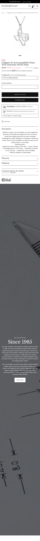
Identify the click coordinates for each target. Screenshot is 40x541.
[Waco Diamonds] (26, 1)
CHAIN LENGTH (7, 83)
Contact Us (31, 111)
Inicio (3, 12)
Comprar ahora (20, 100)
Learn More (29, 106)
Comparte (7, 121)
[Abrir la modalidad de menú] (37, 6)
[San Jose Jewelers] (14, 1)
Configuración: (14, 75)
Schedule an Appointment (20, 111)
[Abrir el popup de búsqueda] (29, 6)
